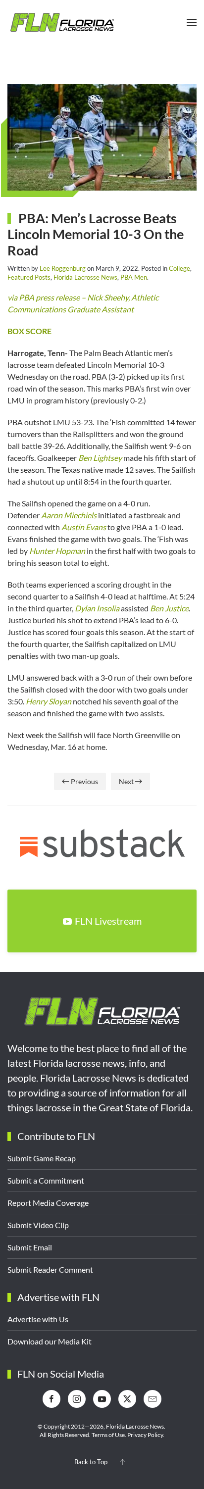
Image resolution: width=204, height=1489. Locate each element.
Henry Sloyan (48, 701)
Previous (84, 781)
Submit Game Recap (41, 1158)
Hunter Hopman (57, 550)
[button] (192, 22)
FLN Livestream (108, 921)
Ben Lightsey (100, 457)
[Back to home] (61, 22)
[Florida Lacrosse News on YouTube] (102, 1399)
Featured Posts (29, 277)
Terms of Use (108, 1435)
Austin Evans (83, 527)
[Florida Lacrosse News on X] (127, 1399)
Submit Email (29, 1247)
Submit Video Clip (38, 1225)
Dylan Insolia (97, 608)
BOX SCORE (29, 331)
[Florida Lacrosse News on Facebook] (51, 1399)
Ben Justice (169, 608)
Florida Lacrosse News (85, 277)
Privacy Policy (145, 1435)
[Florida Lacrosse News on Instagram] (77, 1399)
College (179, 268)
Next (126, 781)
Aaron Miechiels (69, 515)
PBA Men (133, 277)
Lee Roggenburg (63, 268)
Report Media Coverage (48, 1202)
